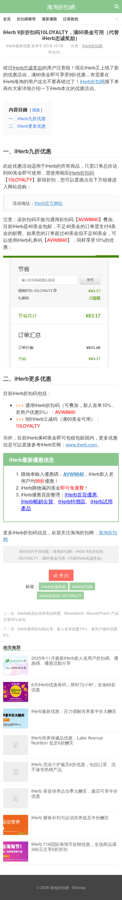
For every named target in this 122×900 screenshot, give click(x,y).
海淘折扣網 (61, 7)
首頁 (7, 19)
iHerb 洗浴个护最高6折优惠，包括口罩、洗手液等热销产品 (73, 767)
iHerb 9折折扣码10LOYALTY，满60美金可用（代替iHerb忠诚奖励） (61, 35)
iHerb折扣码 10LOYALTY (60, 595)
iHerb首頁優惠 (81, 494)
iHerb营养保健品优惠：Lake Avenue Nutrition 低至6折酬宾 (67, 740)
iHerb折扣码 (81, 172)
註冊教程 (70, 19)
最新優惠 (49, 19)
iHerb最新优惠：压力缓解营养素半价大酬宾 (73, 711)
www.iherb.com (81, 444)
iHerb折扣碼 (92, 45)
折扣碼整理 (26, 19)
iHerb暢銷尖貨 (37, 501)
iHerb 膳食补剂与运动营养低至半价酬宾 (70, 818)
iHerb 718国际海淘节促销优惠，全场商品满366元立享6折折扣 (73, 847)
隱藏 (36, 109)
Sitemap (79, 887)
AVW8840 (73, 473)
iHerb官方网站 (48, 203)
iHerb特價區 (71, 501)
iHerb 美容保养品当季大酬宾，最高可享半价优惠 (74, 793)
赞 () (64, 575)
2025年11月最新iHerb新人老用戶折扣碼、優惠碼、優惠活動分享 (74, 660)
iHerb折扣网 (92, 81)
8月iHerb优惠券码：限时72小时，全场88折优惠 (73, 687)
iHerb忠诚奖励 (27, 67)
